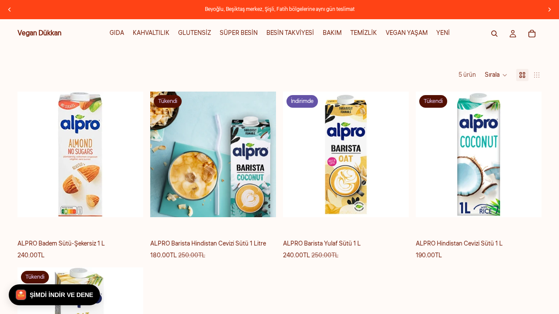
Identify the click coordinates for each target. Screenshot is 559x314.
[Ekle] (130, 204)
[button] (496, 75)
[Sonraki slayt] (549, 9)
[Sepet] (532, 33)
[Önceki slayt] (9, 9)
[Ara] (494, 33)
